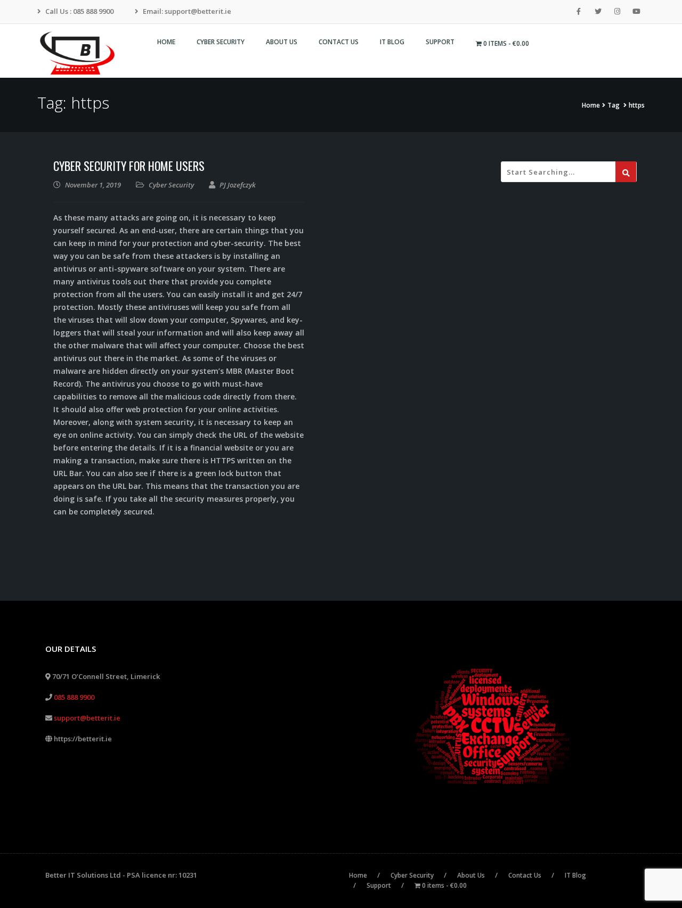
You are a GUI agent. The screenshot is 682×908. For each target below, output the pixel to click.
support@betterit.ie (87, 718)
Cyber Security (171, 185)
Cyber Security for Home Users (129, 165)
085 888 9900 (74, 697)
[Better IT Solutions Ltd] (81, 53)
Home (591, 105)
